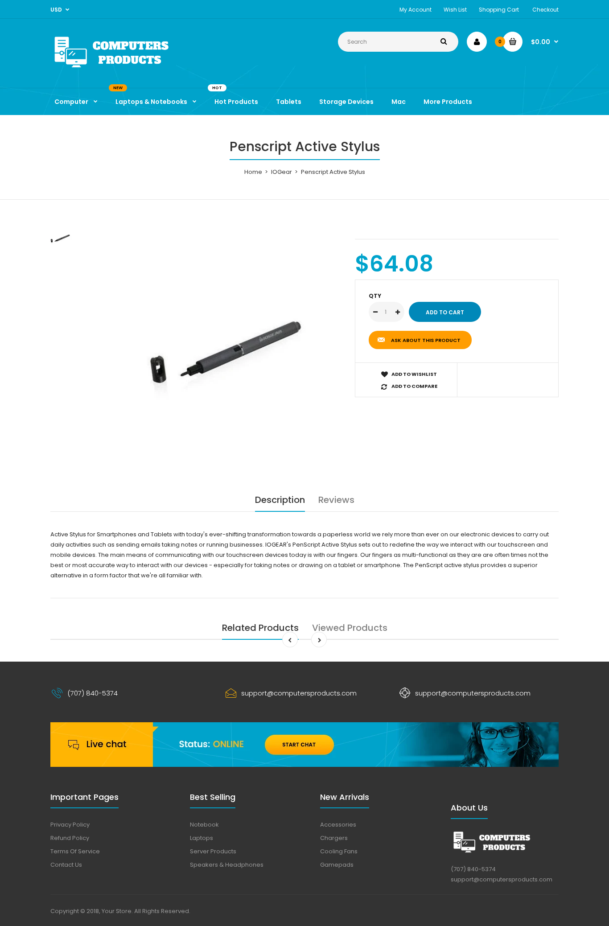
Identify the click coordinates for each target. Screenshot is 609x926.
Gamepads (337, 864)
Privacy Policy (70, 824)
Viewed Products (349, 627)
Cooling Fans (339, 851)
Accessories (338, 824)
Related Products (260, 627)
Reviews (336, 500)
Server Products (213, 851)
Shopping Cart (499, 9)
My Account (415, 9)
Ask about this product (426, 340)
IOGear (281, 172)
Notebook (204, 824)
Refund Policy (69, 838)
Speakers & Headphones (226, 864)
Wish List (455, 9)
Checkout (545, 9)
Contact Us (66, 864)
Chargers (334, 838)
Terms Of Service (75, 851)
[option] (218, 345)
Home (253, 172)
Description (280, 500)
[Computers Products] (130, 69)
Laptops (201, 838)
